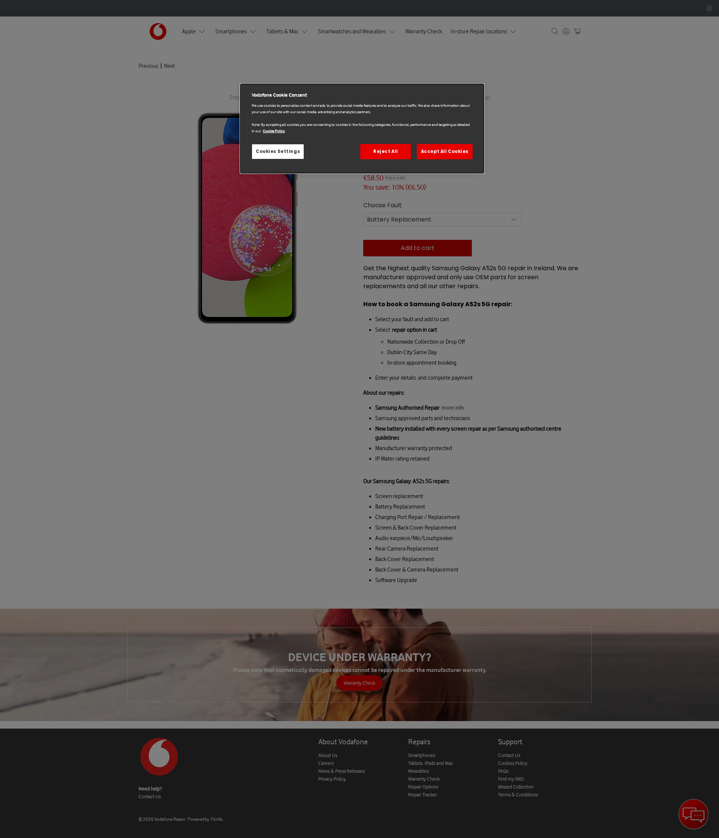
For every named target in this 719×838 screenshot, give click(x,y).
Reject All (385, 151)
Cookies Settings (278, 151)
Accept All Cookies (444, 151)
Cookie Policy (274, 131)
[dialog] (362, 129)
